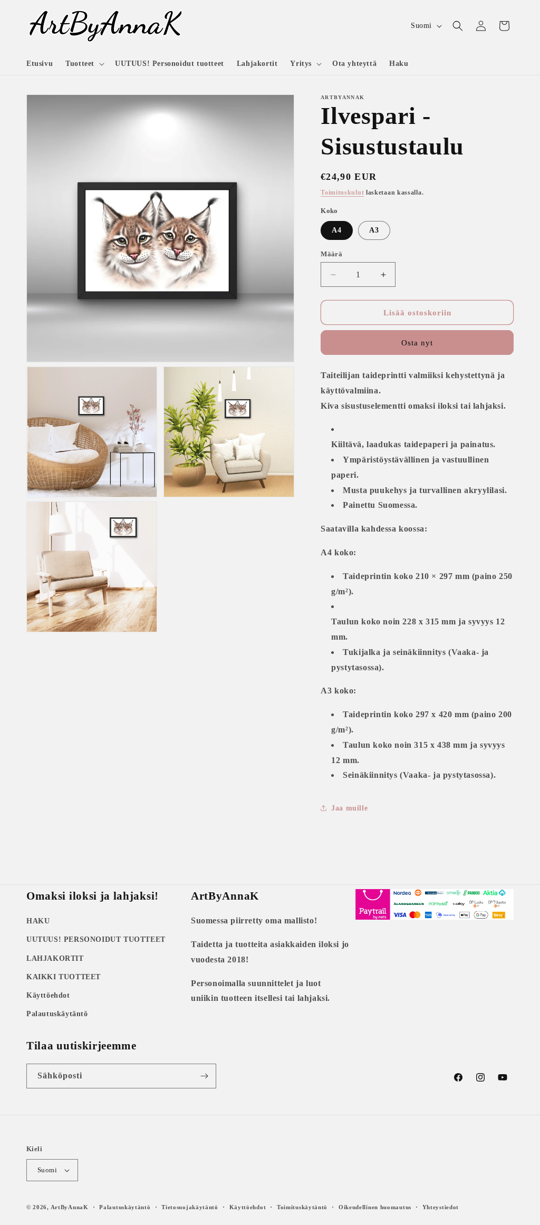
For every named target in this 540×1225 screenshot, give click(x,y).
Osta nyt (417, 343)
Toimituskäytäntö (302, 1207)
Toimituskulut (342, 192)
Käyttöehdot (48, 995)
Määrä (331, 254)
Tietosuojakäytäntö (189, 1207)
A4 (337, 230)
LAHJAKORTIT (55, 958)
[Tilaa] (204, 1076)
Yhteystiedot (440, 1207)
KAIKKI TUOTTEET (63, 977)
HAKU (38, 921)
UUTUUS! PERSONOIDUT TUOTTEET (96, 939)
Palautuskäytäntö (57, 1014)
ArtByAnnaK (70, 1207)
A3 (374, 230)
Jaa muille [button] (349, 808)
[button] (84, 64)
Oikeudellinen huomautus (375, 1207)
